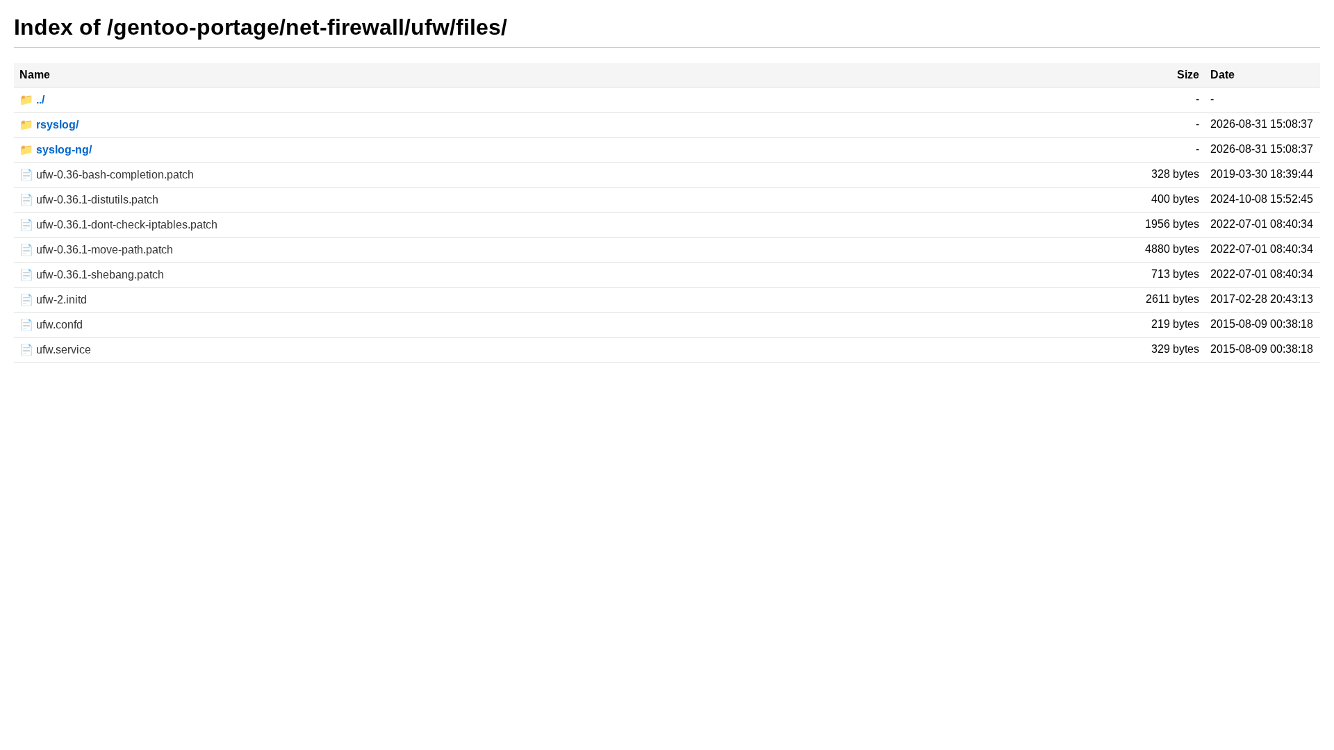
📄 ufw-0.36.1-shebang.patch (91, 275)
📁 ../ (31, 100)
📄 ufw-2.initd (53, 300)
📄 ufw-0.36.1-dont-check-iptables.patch (118, 225)
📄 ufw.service (55, 350)
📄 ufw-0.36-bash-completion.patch (106, 175)
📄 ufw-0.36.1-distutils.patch (88, 200)
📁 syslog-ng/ (55, 150)
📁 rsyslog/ (49, 125)
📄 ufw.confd (51, 325)
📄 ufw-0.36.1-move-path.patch (96, 250)
